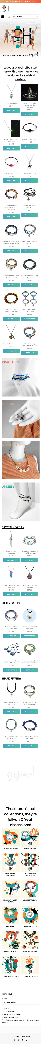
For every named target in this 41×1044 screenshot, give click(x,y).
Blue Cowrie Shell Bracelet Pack (11, 628)
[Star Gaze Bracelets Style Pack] (29, 194)
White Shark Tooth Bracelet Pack (29, 703)
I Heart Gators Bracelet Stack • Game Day (11, 207)
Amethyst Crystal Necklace (30, 586)
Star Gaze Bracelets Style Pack (30, 206)
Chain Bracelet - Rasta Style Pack (11, 311)
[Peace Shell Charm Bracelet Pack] (11, 264)
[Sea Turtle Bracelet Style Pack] (29, 299)
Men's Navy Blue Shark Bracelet (29, 737)
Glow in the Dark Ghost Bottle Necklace (29, 105)
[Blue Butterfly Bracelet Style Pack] (29, 333)
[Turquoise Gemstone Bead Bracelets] (29, 540)
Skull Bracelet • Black (30, 139)
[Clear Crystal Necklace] (11, 540)
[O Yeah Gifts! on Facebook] (14, 1040)
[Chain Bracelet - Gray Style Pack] (29, 264)
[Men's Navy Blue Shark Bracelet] (29, 725)
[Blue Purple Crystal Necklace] (11, 574)
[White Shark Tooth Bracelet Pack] (29, 691)
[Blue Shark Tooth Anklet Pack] (11, 725)
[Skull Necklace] (11, 92)
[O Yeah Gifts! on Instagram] (22, 1040)
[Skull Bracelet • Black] (29, 128)
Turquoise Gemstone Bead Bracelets (29, 552)
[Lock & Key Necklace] (11, 333)
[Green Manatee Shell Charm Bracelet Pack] (29, 650)
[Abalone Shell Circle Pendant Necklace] (11, 650)
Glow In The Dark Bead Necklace (11, 140)
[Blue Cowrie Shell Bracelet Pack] (11, 616)
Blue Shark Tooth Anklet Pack (11, 737)
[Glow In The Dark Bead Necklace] (11, 128)
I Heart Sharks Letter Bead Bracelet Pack (11, 242)
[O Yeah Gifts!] (6, 8)
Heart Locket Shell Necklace (30, 628)
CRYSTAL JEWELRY (13, 527)
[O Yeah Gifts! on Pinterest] (26, 1040)
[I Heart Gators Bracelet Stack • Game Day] (11, 194)
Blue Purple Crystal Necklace (11, 586)
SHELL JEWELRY (11, 603)
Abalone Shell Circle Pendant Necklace (11, 662)
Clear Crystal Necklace (11, 552)
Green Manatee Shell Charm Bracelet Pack (29, 662)
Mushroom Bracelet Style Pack (29, 242)
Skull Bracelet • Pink (11, 173)
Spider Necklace (29, 173)
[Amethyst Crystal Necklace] (29, 574)
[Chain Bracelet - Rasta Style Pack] (11, 299)
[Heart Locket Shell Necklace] (29, 616)
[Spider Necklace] (29, 162)
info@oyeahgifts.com (12, 1014)
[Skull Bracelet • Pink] (11, 162)
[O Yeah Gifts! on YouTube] (18, 1040)
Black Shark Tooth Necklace (11, 703)
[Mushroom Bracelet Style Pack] (29, 230)
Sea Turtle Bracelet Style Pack (29, 311)
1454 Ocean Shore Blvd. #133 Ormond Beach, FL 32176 (20, 1021)
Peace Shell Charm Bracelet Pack (11, 277)
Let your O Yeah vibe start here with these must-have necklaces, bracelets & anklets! (20, 73)
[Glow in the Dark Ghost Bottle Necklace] (29, 92)
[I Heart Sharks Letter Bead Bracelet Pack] (11, 230)
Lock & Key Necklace (11, 344)
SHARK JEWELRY (11, 678)
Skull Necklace (11, 103)
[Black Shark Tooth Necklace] (11, 691)
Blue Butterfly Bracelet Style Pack (29, 345)
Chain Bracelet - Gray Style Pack (29, 277)
